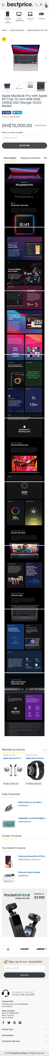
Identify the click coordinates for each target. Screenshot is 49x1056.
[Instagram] (19, 1023)
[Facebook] (3, 1023)
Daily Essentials (11, 794)
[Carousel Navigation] (44, 750)
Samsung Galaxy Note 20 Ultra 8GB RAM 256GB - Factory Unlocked (32, 856)
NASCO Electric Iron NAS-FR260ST (30, 802)
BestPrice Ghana (9, 755)
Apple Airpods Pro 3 (12, 758)
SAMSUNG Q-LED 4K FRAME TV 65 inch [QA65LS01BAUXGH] (32, 818)
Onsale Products (11, 835)
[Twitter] (8, 1023)
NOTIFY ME (25, 145)
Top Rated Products (14, 847)
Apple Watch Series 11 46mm (35, 758)
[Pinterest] (14, 1023)
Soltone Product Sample (29, 872)
